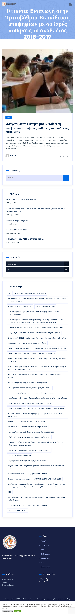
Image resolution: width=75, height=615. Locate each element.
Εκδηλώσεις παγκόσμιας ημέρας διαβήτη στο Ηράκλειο (27, 343)
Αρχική (43, 541)
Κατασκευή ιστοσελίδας (45, 599)
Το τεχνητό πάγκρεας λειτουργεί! (19, 479)
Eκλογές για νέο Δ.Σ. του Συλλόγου (20, 306)
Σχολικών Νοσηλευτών (16, 474)
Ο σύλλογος (45, 545)
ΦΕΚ (9, 492)
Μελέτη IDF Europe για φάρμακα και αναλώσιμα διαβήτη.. (28, 427)
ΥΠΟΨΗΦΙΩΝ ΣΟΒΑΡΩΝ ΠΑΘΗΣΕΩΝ (48, 479)
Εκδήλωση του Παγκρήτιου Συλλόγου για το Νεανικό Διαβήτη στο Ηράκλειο (34, 333)
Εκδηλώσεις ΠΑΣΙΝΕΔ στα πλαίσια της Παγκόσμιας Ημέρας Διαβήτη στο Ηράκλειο (37, 338)
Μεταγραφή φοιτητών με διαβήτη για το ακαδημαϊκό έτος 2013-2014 (31, 432)
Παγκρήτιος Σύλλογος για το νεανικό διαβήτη (34, 450)
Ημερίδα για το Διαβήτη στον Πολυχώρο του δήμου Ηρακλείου (29, 403)
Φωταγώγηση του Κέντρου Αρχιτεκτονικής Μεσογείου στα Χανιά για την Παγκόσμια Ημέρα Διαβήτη (37, 498)
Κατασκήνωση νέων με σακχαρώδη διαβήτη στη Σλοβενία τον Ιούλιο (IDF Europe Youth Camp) (36, 415)
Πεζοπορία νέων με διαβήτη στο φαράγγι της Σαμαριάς (27, 461)
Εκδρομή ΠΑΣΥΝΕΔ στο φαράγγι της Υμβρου (50, 348)
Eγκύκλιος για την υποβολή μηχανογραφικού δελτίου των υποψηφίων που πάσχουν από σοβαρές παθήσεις (37, 300)
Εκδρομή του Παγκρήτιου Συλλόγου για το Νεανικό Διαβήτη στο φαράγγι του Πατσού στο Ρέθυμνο (37, 360)
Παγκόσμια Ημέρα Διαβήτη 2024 (17, 221)
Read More (66, 156)
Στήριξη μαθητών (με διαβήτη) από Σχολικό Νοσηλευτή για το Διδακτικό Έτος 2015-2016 (37, 467)
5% (9, 293)
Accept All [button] (17, 611)
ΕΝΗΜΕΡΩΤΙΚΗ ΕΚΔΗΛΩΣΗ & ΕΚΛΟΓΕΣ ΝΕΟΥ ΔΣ (25, 239)
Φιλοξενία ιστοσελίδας (62, 599)
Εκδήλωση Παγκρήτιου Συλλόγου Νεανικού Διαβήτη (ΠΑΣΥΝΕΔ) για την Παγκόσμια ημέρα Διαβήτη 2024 (35, 210)
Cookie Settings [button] (7, 611)
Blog (42, 563)
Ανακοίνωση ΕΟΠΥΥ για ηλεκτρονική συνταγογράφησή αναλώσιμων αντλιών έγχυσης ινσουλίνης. (35, 313)
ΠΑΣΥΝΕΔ (13, 156)
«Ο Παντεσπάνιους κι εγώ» (45, 306)
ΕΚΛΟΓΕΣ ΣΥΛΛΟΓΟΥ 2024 (16, 230)
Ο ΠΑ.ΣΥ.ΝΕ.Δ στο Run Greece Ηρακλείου (21, 199)
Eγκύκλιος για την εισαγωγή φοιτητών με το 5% (30, 293)
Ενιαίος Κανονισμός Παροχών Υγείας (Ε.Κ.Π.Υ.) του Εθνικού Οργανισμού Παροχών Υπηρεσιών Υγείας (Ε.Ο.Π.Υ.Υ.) (37, 368)
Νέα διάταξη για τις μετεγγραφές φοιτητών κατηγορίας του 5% (29, 437)
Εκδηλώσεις (37, 264)
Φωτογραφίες (46, 558)
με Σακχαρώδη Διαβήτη (16, 505)
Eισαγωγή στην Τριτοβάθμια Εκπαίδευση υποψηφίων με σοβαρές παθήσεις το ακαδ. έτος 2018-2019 (37, 128)
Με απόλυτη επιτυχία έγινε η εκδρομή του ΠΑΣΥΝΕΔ (26, 422)
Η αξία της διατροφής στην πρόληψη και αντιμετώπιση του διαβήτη (31, 393)
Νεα (8, 117)
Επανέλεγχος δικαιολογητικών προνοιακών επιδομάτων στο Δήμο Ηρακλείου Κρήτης (35, 376)
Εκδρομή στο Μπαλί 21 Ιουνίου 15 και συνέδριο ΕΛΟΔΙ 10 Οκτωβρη (31, 353)
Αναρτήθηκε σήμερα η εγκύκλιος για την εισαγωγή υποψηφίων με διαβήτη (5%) (35, 328)
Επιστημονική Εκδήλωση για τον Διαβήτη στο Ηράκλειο (27, 383)
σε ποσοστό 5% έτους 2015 (17, 510)
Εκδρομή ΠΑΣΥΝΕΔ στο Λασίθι (19, 348)
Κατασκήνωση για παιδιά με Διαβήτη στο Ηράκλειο (46, 408)
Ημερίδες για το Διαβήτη (16, 408)
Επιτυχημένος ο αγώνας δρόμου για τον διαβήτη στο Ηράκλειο (29, 388)
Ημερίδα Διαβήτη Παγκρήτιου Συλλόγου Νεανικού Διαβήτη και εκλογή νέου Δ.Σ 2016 (37, 398)
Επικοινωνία (45, 567)
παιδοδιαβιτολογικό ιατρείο (37, 505)
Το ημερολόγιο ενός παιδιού (37, 474)
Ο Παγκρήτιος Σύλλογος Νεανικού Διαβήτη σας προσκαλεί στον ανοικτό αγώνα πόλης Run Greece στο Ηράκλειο (35, 443)
